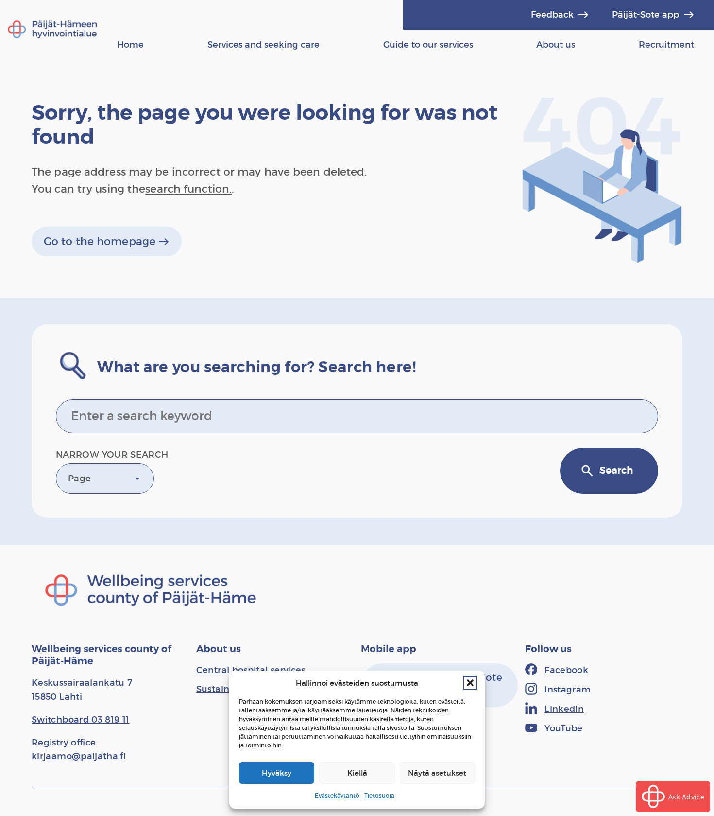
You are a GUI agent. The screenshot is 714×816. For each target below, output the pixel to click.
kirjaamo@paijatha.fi (79, 756)
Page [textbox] (79, 478)
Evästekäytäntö (337, 795)
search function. (188, 188)
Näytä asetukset (437, 773)
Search (606, 470)
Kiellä (357, 773)
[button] (470, 683)
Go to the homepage (107, 241)
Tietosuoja (379, 795)
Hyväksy (276, 773)
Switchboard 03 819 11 (81, 719)
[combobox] (105, 478)
